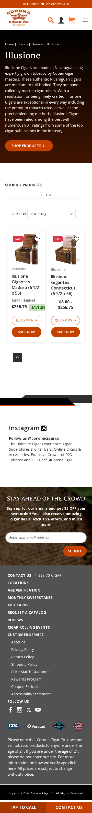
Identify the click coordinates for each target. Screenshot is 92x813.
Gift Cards (18, 605)
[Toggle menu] (85, 20)
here (12, 768)
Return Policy (22, 656)
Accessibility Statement (31, 694)
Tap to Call (23, 807)
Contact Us (19, 575)
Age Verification (24, 590)
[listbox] (51, 214)
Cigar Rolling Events (29, 627)
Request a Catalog (27, 612)
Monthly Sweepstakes (30, 597)
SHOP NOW (26, 332)
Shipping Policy (24, 664)
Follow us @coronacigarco (34, 438)
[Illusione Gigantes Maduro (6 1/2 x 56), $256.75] (26, 249)
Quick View (24, 320)
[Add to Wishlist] (37, 239)
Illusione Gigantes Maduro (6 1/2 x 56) (25, 284)
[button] (46, 194)
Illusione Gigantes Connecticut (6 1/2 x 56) (63, 285)
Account (18, 642)
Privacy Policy (22, 649)
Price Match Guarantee (31, 671)
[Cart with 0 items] (71, 20)
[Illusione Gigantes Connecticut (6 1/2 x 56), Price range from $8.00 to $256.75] (66, 249)
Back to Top (15, 357)
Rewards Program (26, 679)
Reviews (15, 619)
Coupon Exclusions (27, 686)
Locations (18, 582)
